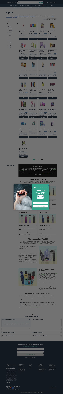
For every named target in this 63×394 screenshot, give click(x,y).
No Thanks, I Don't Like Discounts (40, 206)
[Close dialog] (48, 185)
